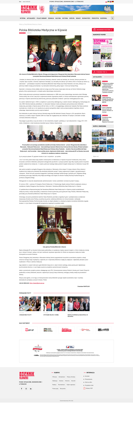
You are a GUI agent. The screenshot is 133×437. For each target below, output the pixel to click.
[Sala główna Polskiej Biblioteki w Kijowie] (54, 225)
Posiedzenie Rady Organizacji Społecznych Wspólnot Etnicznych (107, 120)
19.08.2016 (29, 32)
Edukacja (51, 18)
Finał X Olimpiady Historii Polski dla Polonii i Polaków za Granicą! (107, 110)
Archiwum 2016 (22, 33)
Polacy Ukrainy (42, 18)
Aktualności (31, 18)
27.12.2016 (21, 312)
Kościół (72, 18)
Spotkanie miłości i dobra (51, 315)
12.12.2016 (45, 312)
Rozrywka (103, 18)
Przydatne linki (89, 385)
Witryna (22, 18)
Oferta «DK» (88, 382)
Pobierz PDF (89, 388)
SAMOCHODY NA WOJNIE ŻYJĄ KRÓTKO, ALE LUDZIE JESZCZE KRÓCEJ (108, 100)
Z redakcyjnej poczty (25, 315)
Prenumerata (88, 379)
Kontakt (87, 376)
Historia (65, 18)
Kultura (58, 18)
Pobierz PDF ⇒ (102, 72)
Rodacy (78, 18)
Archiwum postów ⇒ (104, 30)
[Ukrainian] (108, 1)
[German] (113, 1)
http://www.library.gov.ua (37, 283)
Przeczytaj (95, 18)
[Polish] (106, 1)
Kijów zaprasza (71, 384)
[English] (111, 1)
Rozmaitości (86, 18)
